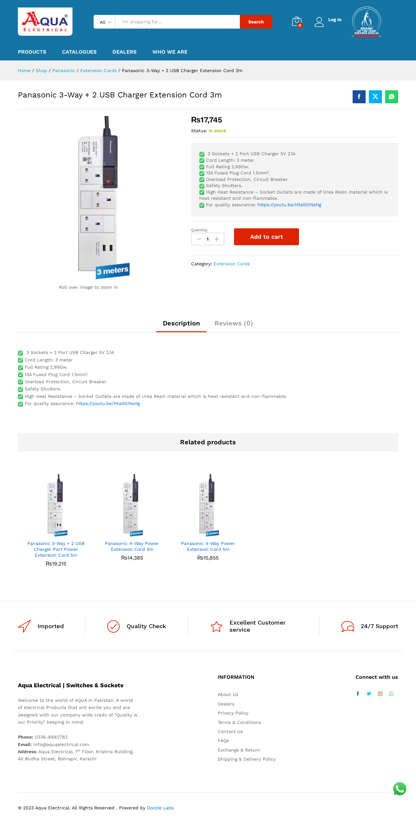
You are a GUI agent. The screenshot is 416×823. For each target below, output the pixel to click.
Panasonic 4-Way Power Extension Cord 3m (132, 546)
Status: (199, 130)
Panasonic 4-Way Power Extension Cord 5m (208, 546)
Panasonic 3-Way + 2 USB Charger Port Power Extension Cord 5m (55, 549)
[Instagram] (380, 694)
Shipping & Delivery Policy (247, 759)
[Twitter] (368, 694)
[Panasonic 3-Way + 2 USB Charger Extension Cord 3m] (359, 96)
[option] (56, 525)
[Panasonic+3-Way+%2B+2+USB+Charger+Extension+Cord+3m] (375, 96)
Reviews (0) (233, 323)
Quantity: (199, 230)
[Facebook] (357, 694)
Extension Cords (232, 263)
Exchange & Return (239, 750)
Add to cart (266, 236)
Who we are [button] (170, 52)
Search (256, 21)
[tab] (181, 326)
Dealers (124, 52)
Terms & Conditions (239, 722)
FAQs (223, 740)
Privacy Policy (233, 712)
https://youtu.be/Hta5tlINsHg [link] (289, 204)
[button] (48, 532)
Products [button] (32, 52)
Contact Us (230, 731)
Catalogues (79, 52)
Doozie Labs (160, 807)
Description (181, 323)
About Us (228, 694)
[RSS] (391, 694)
